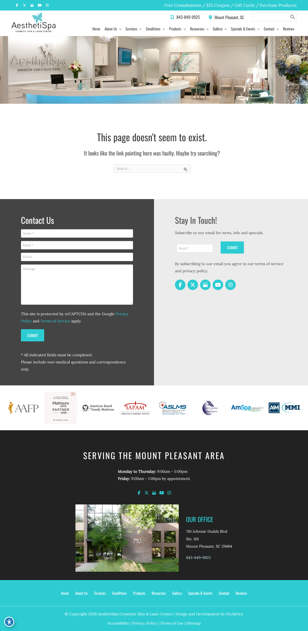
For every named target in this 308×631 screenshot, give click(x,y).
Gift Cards (245, 5)
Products (139, 593)
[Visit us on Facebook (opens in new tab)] (17, 5)
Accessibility (118, 623)
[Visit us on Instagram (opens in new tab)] (47, 5)
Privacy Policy (144, 623)
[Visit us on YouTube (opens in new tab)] (39, 5)
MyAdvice (234, 614)
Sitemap (193, 623)
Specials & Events (200, 593)
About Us (81, 593)
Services (100, 593)
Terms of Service (55, 321)
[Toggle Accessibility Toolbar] (9, 622)
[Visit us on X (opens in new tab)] (24, 5)
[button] (119, 28)
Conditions (119, 593)
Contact (224, 593)
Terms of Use (172, 623)
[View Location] (211, 17)
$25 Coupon (217, 5)
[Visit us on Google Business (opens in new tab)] (32, 5)
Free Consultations (182, 5)
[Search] (292, 17)
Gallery (177, 593)
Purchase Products (278, 5)
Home (65, 593)
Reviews (241, 593)
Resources (159, 593)
